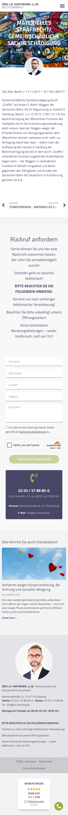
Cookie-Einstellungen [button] (34, 768)
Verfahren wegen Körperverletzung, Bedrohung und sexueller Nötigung (31, 587)
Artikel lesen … (10, 618)
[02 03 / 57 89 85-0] (34, 477)
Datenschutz (45, 761)
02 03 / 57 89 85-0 (33, 490)
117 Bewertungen (34, 802)
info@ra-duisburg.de (38, 513)
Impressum (31, 761)
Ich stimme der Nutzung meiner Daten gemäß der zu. (30, 429)
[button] (62, 6)
